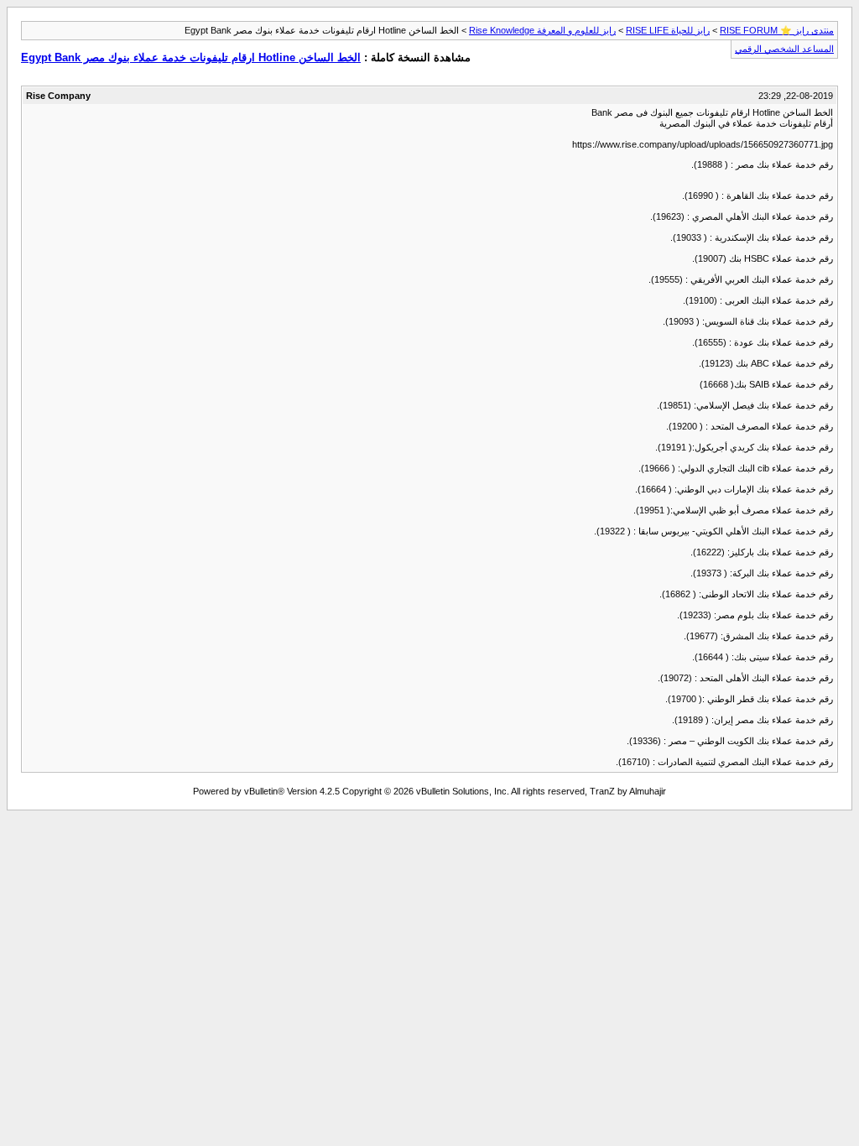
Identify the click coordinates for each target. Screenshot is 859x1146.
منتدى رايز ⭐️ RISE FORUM (777, 30)
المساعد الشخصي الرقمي (784, 49)
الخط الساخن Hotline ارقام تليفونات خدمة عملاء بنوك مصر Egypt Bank (191, 57)
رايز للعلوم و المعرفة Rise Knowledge (542, 30)
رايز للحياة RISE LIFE (668, 30)
